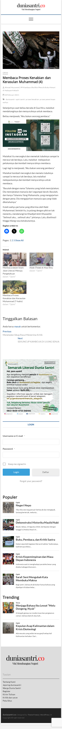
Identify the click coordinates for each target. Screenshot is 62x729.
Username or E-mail (14, 436)
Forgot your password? (31, 481)
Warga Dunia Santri (12, 688)
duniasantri (10, 99)
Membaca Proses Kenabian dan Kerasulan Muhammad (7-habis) (14, 298)
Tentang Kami (9, 682)
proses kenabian (32, 99)
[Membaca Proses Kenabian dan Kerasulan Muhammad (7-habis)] (14, 287)
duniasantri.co (9, 714)
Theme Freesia (33, 715)
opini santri (20, 99)
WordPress (44, 715)
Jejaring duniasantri (12, 685)
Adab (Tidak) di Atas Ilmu (41, 267)
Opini (5, 72)
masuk (17, 326)
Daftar (45, 472)
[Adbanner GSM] (31, 360)
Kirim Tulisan (9, 694)
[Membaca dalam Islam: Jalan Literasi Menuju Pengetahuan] (14, 259)
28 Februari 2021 (11, 95)
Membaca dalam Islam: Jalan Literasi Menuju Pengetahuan (13, 270)
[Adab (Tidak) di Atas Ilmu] (41, 259)
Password (9, 448)
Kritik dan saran (10, 697)
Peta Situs (7, 700)
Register (6, 691)
